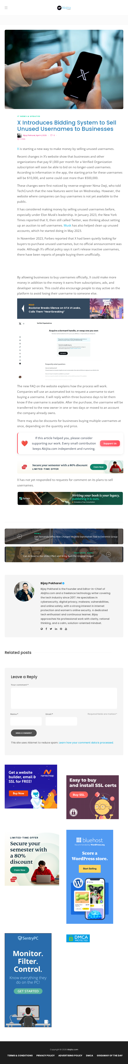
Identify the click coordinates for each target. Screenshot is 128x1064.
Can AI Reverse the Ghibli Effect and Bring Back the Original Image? (58, 556)
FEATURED (80, 553)
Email (49, 714)
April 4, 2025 (41, 135)
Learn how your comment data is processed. (86, 742)
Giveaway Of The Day (110, 1055)
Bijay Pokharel (29, 135)
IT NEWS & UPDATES (28, 116)
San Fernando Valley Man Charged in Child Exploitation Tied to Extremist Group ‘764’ (76, 538)
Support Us (109, 443)
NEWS (37, 533)
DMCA (89, 1055)
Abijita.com (72, 1049)
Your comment (19, 685)
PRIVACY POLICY (45, 1055)
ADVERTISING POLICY (70, 1055)
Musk (67, 225)
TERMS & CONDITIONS (20, 1055)
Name (14, 714)
